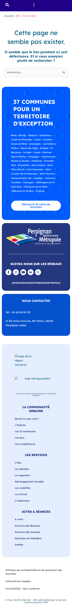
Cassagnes (35, 143)
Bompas (32, 135)
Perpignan (34, 156)
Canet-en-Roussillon (21, 139)
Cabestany (45, 135)
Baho (14, 135)
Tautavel (49, 178)
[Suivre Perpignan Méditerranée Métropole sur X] (38, 272)
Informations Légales (18, 581)
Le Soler (27, 152)
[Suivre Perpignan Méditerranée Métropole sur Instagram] (16, 272)
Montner (47, 152)
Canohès (47, 139)
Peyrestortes (49, 156)
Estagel (44, 148)
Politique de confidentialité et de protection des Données (34, 572)
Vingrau (40, 191)
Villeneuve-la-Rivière (22, 191)
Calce (38, 139)
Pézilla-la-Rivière (20, 160)
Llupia (37, 152)
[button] (7, 5)
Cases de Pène (19, 143)
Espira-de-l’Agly (29, 148)
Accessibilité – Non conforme (23, 588)
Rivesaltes (23, 165)
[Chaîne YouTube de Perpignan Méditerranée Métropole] (23, 272)
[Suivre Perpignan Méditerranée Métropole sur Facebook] (8, 272)
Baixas (22, 135)
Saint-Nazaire (47, 173)
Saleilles (38, 178)
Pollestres (37, 160)
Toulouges (28, 182)
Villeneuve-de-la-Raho (35, 186)
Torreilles (16, 182)
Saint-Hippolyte (34, 169)
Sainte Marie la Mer (21, 178)
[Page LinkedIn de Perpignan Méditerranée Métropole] (31, 272)
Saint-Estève (38, 165)
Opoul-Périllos (18, 156)
